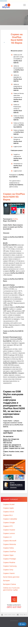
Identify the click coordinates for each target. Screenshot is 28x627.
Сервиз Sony (8, 570)
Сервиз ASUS (8, 512)
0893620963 (3, 1)
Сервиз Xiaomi (9, 573)
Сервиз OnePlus (9, 551)
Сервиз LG (7, 537)
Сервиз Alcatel (8, 504)
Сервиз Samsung (9, 566)
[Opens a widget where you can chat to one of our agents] (22, 624)
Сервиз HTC (8, 526)
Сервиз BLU (8, 515)
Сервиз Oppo (8, 555)
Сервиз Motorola (9, 544)
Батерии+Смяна (9, 584)
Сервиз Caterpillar (10, 519)
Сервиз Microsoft (9, 541)
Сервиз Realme (9, 562)
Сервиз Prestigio (9, 559)
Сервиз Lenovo (9, 533)
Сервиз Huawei (9, 530)
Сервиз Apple (8, 508)
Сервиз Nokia (8, 548)
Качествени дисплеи (11, 577)
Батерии (6, 580)
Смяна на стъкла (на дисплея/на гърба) (11, 589)
